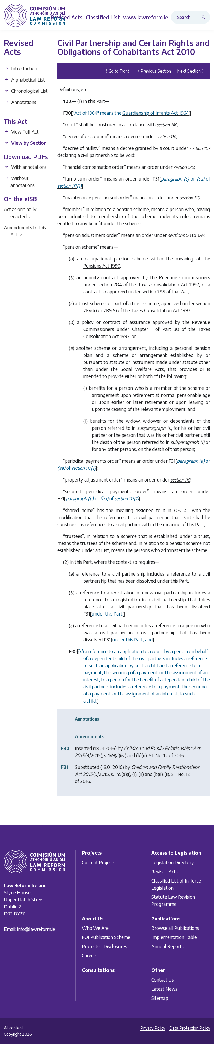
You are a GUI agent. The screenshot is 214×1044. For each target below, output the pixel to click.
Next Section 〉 (191, 71)
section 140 (167, 124)
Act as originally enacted (20, 212)
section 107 (199, 148)
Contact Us (162, 979)
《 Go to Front (116, 71)
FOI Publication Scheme (106, 937)
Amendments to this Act (25, 230)
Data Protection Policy (189, 1028)
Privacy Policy (152, 1028)
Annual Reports (167, 946)
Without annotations (22, 181)
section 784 (110, 284)
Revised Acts (164, 871)
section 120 (184, 167)
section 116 (189, 197)
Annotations (23, 102)
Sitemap (159, 998)
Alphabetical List (27, 80)
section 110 (166, 136)
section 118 (180, 480)
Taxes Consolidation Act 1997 (168, 284)
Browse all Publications (175, 928)
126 (200, 235)
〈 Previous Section (153, 71)
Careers (89, 955)
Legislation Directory (172, 862)
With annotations (28, 167)
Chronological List (29, 91)
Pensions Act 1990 (101, 266)
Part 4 (181, 510)
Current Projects (98, 862)
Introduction (23, 68)
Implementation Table (174, 937)
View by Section (28, 143)
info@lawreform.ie (36, 929)
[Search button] (204, 17)
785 (107, 310)
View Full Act (24, 132)
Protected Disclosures (104, 946)
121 (189, 235)
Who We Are (95, 928)
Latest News (164, 988)
